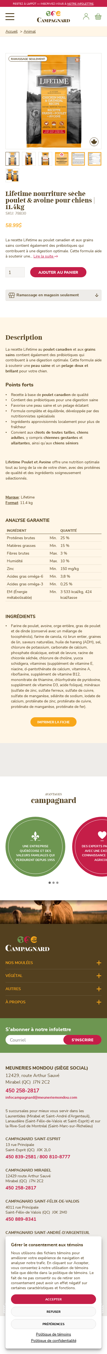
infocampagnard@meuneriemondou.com (41, 1097)
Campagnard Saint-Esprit (33, 1138)
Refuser (54, 1311)
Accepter (53, 1299)
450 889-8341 (20, 1219)
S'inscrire (82, 1039)
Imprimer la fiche (53, 722)
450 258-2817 (22, 1090)
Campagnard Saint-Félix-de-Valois (42, 1201)
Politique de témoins (53, 1334)
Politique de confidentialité (53, 1340)
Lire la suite (43, 256)
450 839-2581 (20, 1156)
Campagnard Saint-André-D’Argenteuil (47, 1232)
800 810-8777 (55, 1156)
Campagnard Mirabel (28, 1170)
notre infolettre (80, 3)
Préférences (53, 1324)
